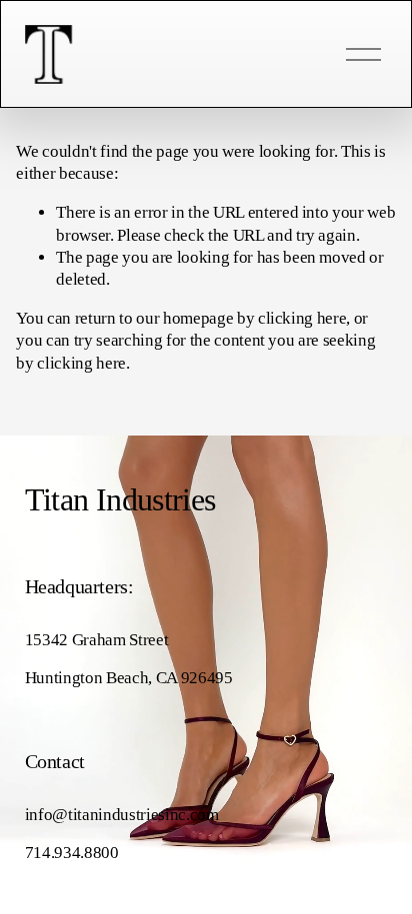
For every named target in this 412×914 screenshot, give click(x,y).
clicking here (302, 318)
